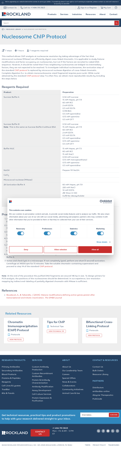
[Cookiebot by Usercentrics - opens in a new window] (101, 201)
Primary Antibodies (11, 367)
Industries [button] (77, 14)
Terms (87, 445)
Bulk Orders (98, 370)
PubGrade (97, 399)
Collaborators (68, 385)
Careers (65, 374)
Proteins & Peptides (11, 378)
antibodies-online (101, 391)
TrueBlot (6, 389)
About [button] (102, 14)
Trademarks (113, 445)
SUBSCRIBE (114, 415)
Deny (26, 250)
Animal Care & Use (71, 393)
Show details (102, 242)
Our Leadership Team (72, 370)
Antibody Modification (42, 386)
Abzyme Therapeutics (103, 395)
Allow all (95, 250)
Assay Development (41, 390)
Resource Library (13, 29)
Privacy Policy (99, 445)
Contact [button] (113, 14)
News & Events (69, 382)
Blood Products (9, 374)
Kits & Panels (8, 393)
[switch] (47, 233)
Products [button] (52, 14)
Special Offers (69, 378)
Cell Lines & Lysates (11, 385)
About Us (66, 367)
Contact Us (98, 367)
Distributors (98, 387)
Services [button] (64, 14)
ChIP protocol (21, 70)
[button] (116, 7)
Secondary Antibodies (12, 370)
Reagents (6, 382)
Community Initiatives (72, 389)
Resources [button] (91, 14)
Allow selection (60, 250)
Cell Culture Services (41, 394)
